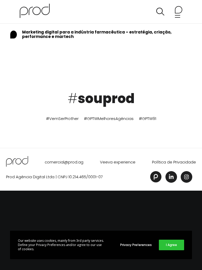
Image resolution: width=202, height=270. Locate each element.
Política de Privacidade (174, 162)
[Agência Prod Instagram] (186, 177)
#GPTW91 (147, 118)
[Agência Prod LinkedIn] (171, 177)
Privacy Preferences (136, 245)
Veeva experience (117, 162)
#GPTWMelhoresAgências (109, 118)
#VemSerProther (62, 118)
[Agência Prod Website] (156, 177)
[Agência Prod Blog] (35, 12)
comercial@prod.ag (64, 162)
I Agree (171, 245)
